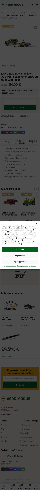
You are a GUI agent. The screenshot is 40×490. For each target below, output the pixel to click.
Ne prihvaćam (20, 256)
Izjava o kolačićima (10, 266)
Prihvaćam (20, 249)
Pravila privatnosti (22, 266)
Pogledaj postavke (20, 262)
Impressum (32, 266)
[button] (37, 224)
